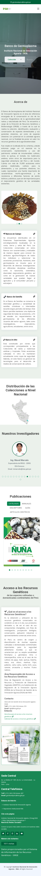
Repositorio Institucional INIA (13, 808)
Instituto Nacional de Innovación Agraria (17, 804)
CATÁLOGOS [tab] (14, 504)
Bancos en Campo (13, 234)
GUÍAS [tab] (27, 508)
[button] (17, 223)
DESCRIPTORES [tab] (16, 508)
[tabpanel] (20, 544)
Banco (11, 340)
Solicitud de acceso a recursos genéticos (19, 719)
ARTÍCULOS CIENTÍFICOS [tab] (20, 512)
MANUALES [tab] (26, 504)
